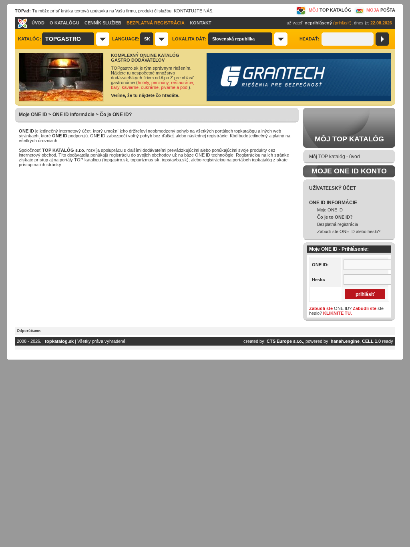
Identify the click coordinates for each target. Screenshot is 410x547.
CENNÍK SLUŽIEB (102, 22)
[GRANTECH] (298, 100)
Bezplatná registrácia (337, 224)
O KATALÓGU (64, 22)
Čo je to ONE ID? (335, 217)
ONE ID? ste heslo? (346, 311)
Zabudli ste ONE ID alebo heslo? (348, 231)
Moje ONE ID (330, 209)
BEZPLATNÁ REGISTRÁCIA (156, 22)
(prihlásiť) (342, 22)
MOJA (380, 10)
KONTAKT (200, 22)
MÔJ (330, 10)
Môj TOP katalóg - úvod (334, 156)
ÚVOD (38, 22)
